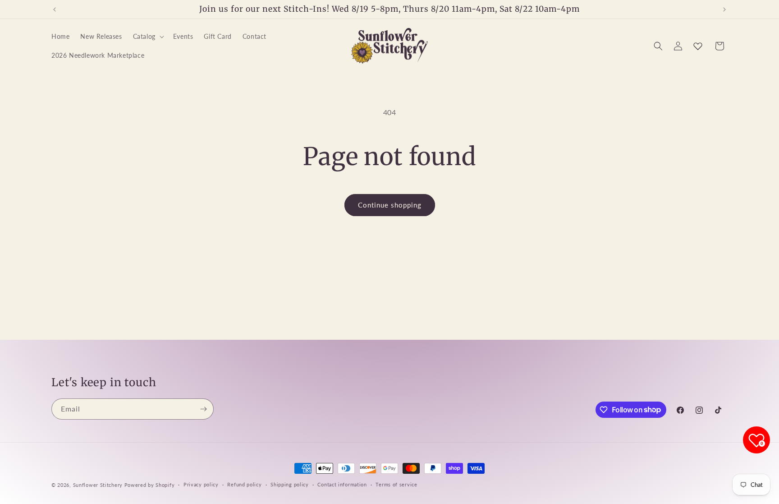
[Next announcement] (724, 9)
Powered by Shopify (149, 485)
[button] (148, 36)
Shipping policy (289, 484)
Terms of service (396, 484)
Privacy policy (201, 484)
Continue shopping (390, 205)
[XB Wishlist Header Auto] (698, 46)
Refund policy (244, 484)
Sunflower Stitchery (98, 485)
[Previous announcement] (54, 9)
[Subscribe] (203, 409)
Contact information (342, 484)
